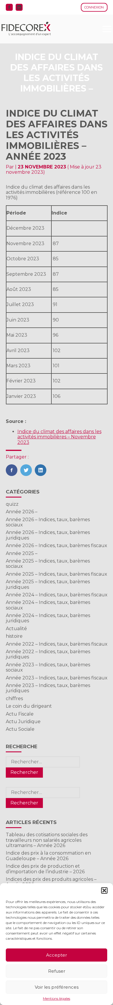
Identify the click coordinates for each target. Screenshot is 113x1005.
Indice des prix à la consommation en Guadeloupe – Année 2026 (48, 855)
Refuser (56, 971)
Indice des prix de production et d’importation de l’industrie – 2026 (45, 868)
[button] (104, 890)
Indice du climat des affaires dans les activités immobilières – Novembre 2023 (59, 437)
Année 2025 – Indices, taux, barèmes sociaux (48, 563)
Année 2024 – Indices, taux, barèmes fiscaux (56, 595)
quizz (12, 504)
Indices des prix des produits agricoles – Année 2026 (51, 881)
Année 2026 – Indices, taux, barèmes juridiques (48, 535)
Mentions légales (56, 999)
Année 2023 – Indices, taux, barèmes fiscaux (56, 678)
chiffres (14, 698)
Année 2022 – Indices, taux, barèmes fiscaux (56, 644)
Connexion (94, 7)
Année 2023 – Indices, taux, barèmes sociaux (48, 667)
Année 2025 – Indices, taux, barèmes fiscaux (56, 574)
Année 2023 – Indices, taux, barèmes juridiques (48, 688)
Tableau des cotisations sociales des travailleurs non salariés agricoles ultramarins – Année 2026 (47, 840)
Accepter (56, 955)
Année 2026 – (21, 511)
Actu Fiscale (20, 714)
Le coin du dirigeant (29, 706)
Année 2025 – (21, 553)
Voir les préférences (57, 987)
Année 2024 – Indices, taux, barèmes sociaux (48, 605)
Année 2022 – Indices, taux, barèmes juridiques (48, 654)
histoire (14, 636)
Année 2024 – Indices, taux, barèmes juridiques (48, 618)
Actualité (16, 628)
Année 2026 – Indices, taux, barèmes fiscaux (56, 545)
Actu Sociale (20, 729)
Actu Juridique (23, 721)
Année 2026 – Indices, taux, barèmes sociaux (48, 522)
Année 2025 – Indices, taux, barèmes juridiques (48, 584)
